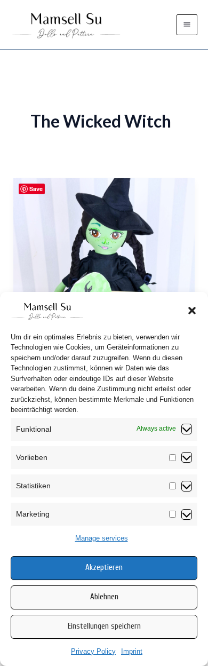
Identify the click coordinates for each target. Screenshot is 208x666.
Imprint (131, 651)
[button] (192, 310)
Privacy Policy (93, 651)
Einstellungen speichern (104, 626)
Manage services (101, 538)
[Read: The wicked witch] (104, 245)
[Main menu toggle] (187, 24)
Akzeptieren (104, 567)
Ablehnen (104, 596)
